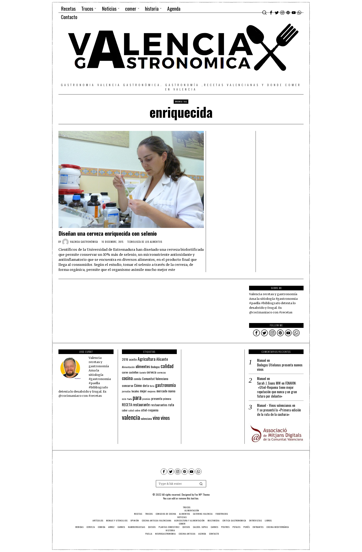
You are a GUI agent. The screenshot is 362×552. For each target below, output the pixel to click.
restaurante (141, 404)
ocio (124, 399)
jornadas (126, 391)
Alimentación (128, 367)
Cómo (138, 385)
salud (131, 410)
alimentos (143, 366)
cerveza (151, 372)
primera (167, 399)
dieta (146, 385)
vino (156, 417)
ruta (171, 404)
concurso (127, 385)
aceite (133, 359)
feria (152, 386)
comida (137, 379)
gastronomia (165, 385)
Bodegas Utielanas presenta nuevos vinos (280, 367)
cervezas (161, 372)
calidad (167, 366)
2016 (125, 359)
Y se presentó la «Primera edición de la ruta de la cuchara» (279, 412)
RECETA (127, 404)
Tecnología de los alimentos (144, 241)
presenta (156, 398)
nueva (171, 391)
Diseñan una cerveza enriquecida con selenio (107, 233)
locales (135, 391)
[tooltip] (271, 12)
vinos (165, 417)
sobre (137, 410)
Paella (129, 399)
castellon (133, 372)
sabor (125, 410)
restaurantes (159, 404)
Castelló (142, 372)
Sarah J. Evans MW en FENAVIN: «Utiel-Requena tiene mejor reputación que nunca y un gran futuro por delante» (277, 389)
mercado (161, 390)
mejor (143, 391)
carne (125, 372)
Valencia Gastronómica (84, 241)
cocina (127, 377)
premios (146, 399)
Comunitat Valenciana (155, 378)
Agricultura (146, 359)
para (137, 397)
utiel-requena (149, 409)
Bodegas (155, 367)
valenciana (146, 418)
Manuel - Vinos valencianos (274, 405)
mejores (151, 391)
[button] (201, 484)
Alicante (162, 359)
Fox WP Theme (202, 494)
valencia (131, 416)
